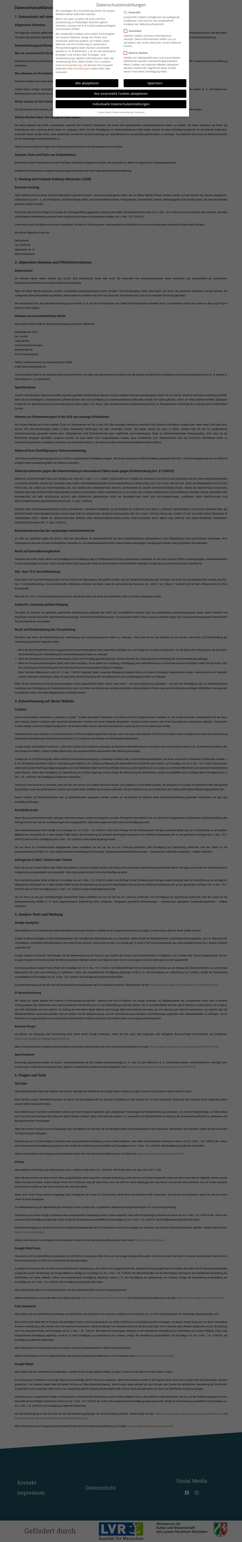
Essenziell (134, 12)
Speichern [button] (155, 83)
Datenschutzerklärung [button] (123, 112)
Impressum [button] (139, 112)
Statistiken (135, 31)
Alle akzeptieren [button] (87, 83)
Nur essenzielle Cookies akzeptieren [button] (121, 93)
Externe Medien (138, 53)
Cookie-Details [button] (104, 112)
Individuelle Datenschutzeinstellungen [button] (121, 104)
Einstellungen (82, 68)
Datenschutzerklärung (69, 65)
